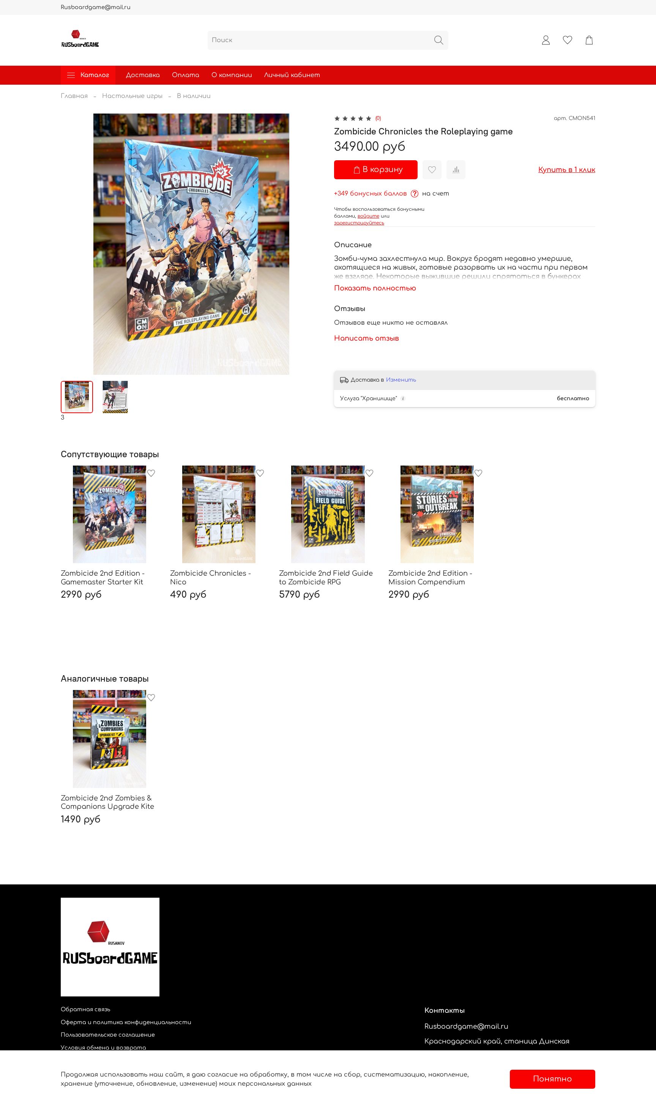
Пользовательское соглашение (108, 1035)
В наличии (194, 96)
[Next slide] (310, 244)
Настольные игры (132, 96)
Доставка (143, 75)
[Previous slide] (73, 244)
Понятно (552, 1079)
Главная (74, 96)
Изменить (401, 380)
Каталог (94, 75)
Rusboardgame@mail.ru (96, 7)
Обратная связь (85, 1009)
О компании (231, 75)
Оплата (185, 75)
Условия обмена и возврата (103, 1048)
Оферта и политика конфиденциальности (126, 1022)
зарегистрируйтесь (359, 223)
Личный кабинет (292, 75)
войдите (368, 216)
